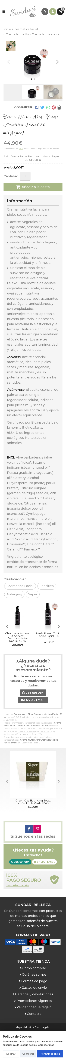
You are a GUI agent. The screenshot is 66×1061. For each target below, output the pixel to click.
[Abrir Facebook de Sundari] (28, 828)
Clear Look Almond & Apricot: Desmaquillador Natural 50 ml (17, 637)
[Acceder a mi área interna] (52, 11)
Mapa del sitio (23, 1027)
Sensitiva (44, 731)
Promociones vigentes (34, 1001)
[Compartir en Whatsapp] (48, 107)
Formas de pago (34, 981)
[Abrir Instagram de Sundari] (37, 828)
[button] (31, 79)
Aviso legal (41, 1027)
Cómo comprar (34, 968)
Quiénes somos (34, 975)
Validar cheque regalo (34, 1007)
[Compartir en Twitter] (42, 107)
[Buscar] (44, 11)
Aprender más (46, 1044)
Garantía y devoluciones (34, 994)
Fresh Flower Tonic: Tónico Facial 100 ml (48, 636)
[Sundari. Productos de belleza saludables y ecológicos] (24, 11)
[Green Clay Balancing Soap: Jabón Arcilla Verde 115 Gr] (33, 774)
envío (21, 149)
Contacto (34, 1014)
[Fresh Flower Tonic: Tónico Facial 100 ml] (48, 616)
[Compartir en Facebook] (37, 107)
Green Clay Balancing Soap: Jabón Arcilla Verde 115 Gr (33, 802)
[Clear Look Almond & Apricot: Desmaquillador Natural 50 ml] (18, 616)
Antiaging (9, 734)
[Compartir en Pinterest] (54, 107)
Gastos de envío (34, 988)
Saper (34, 734)
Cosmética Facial (26, 731)
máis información (17, 885)
